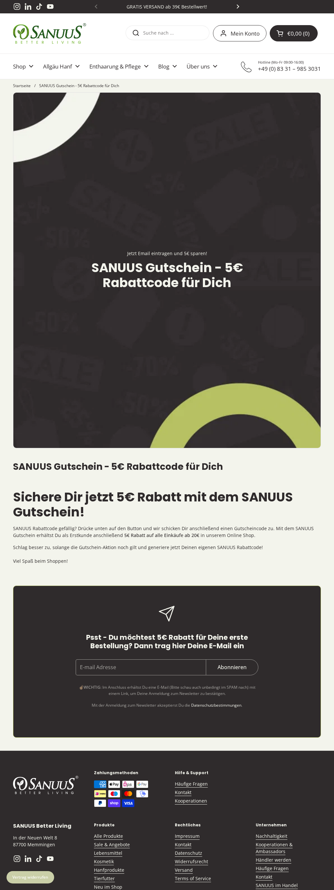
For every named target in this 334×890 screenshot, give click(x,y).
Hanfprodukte (109, 870)
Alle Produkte (108, 836)
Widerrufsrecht (191, 861)
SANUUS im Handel (277, 885)
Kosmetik (104, 861)
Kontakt (183, 792)
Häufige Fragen (191, 784)
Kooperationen (191, 801)
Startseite (22, 85)
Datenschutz (188, 853)
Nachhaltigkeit (271, 836)
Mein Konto (245, 33)
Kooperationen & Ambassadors (274, 847)
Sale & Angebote (112, 844)
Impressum (187, 836)
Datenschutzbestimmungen (216, 705)
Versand (184, 870)
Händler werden (273, 860)
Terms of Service (193, 878)
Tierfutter (104, 878)
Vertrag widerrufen (30, 877)
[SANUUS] (49, 33)
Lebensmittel (108, 853)
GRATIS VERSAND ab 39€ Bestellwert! (167, 6)
